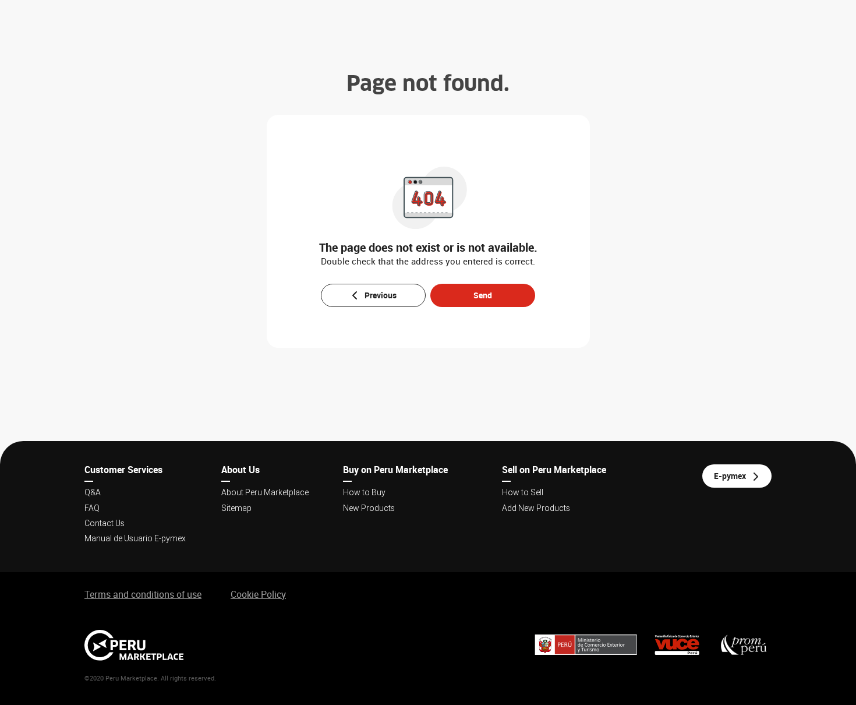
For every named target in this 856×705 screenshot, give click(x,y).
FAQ (92, 508)
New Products (369, 508)
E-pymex (730, 475)
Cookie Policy (258, 594)
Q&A (92, 492)
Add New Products (536, 508)
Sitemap (236, 508)
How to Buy (364, 492)
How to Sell (522, 492)
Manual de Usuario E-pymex (135, 538)
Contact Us (104, 523)
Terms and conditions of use (142, 594)
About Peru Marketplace (265, 492)
